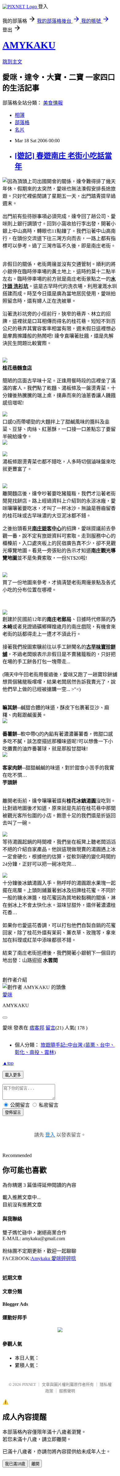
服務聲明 (67, 1391)
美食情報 (53, 102)
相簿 (20, 115)
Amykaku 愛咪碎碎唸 (53, 1258)
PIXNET (29, 1384)
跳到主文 (12, 61)
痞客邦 (37, 1027)
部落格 (22, 122)
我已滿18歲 (15, 1464)
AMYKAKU (28, 45)
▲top (8, 1063)
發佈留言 (13, 1112)
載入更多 (13, 1075)
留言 (50, 1027)
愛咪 (7, 994)
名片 (20, 129)
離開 (35, 1464)
